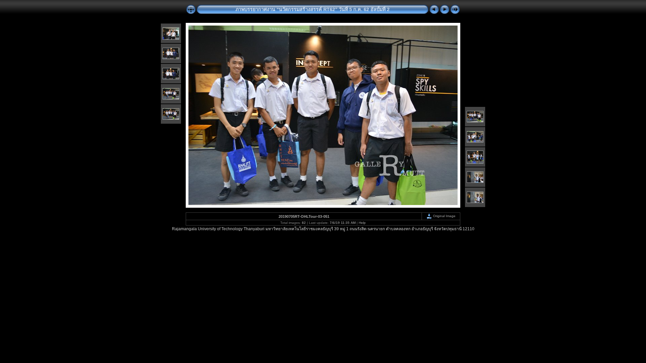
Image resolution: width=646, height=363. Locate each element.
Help (362, 223)
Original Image (444, 216)
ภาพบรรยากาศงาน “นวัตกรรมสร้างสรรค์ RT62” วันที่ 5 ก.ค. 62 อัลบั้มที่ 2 (313, 9)
